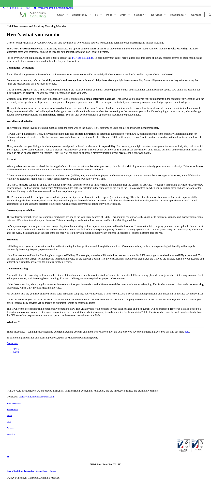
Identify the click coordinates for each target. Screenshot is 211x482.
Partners (10, 428)
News (9, 422)
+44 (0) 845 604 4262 (18, 8)
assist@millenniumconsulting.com (55, 7)
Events (9, 416)
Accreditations (12, 409)
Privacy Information (25, 471)
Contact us (12, 343)
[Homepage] (71, 371)
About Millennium (14, 403)
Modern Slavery (42, 471)
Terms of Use (12, 471)
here (187, 331)
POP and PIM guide (82, 57)
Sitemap (53, 471)
